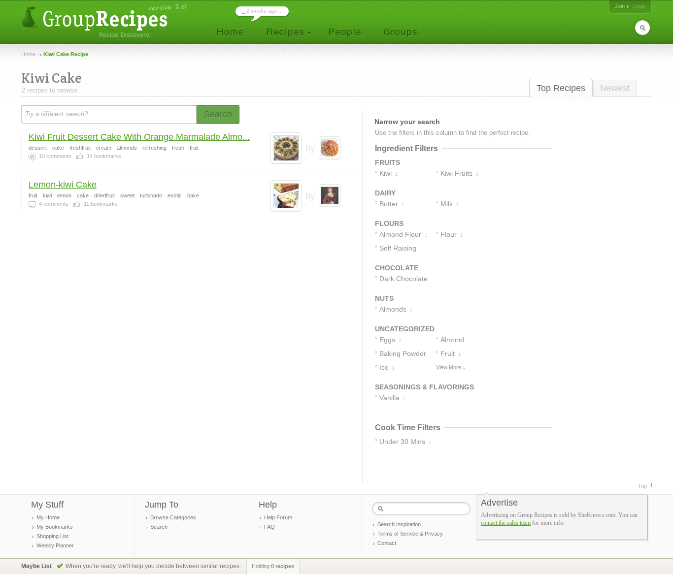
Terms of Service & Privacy (410, 534)
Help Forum (278, 517)
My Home (48, 517)
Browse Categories (173, 517)
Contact (386, 543)
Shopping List (52, 536)
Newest (615, 88)
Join (620, 6)
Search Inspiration (399, 524)
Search (159, 527)
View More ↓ (451, 367)
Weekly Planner (55, 545)
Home (28, 54)
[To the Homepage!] (105, 20)
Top (642, 486)
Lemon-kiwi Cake (63, 185)
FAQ (269, 527)
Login (639, 6)
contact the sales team (506, 522)
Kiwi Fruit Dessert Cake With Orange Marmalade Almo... (139, 137)
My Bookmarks (54, 527)
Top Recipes (561, 88)
